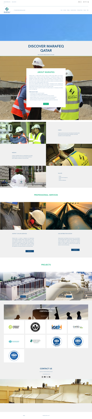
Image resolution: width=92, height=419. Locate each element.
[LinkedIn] (49, 377)
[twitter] (86, 1)
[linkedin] (88, 1)
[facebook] (85, 1)
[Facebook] (45, 377)
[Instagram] (83, 1)
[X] (47, 377)
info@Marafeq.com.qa (46, 374)
